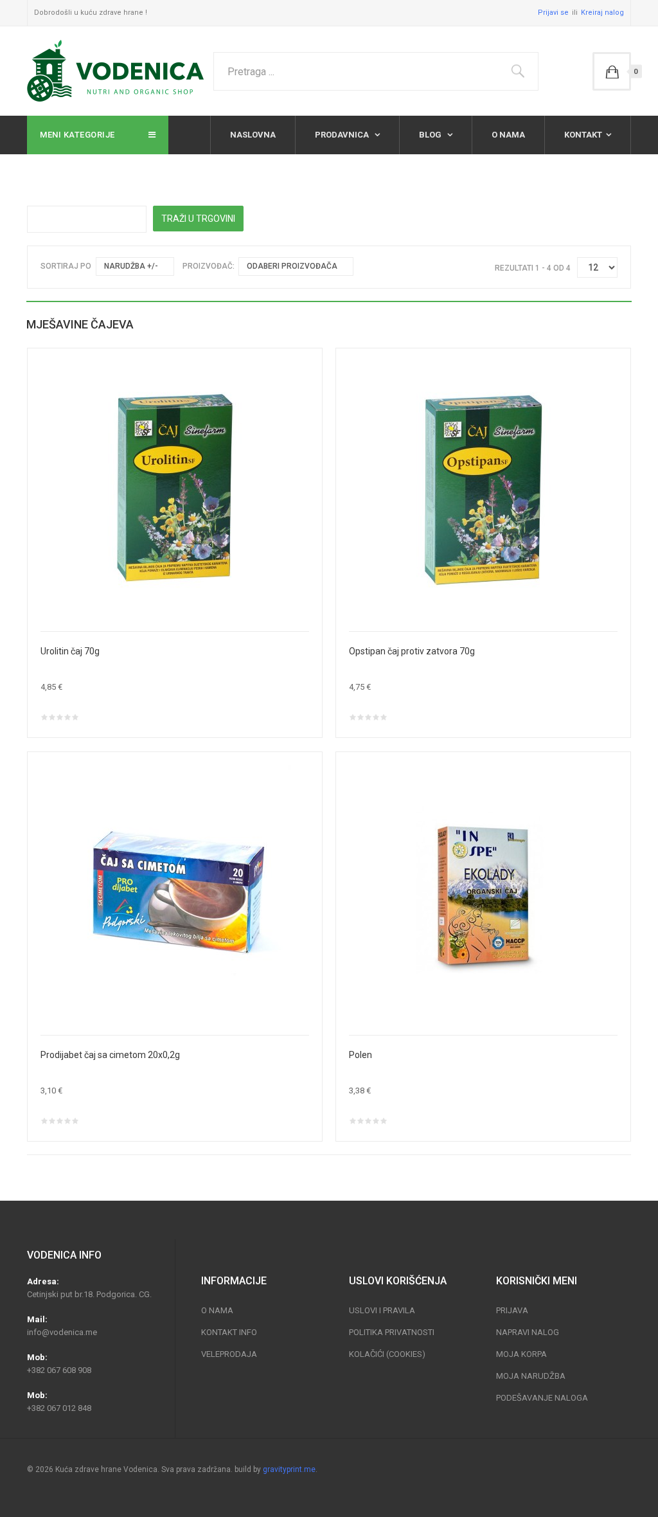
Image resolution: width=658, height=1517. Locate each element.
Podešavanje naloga (542, 1398)
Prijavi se (553, 12)
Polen (360, 1055)
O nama (508, 134)
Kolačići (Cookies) (387, 1354)
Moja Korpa (521, 1354)
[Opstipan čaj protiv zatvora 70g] (483, 489)
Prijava (512, 1310)
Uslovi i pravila (382, 1310)
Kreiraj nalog (602, 12)
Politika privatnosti (391, 1332)
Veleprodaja (229, 1354)
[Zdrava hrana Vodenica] (115, 71)
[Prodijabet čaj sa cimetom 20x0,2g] (174, 893)
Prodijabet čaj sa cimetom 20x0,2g (110, 1055)
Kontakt (583, 134)
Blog (431, 134)
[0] (611, 71)
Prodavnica (343, 134)
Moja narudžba (530, 1376)
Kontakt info (229, 1332)
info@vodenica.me (62, 1332)
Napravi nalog (527, 1332)
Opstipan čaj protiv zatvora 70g (412, 651)
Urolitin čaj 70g (70, 651)
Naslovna (253, 134)
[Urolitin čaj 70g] (174, 489)
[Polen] (483, 893)
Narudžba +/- (131, 266)
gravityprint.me (289, 1469)
